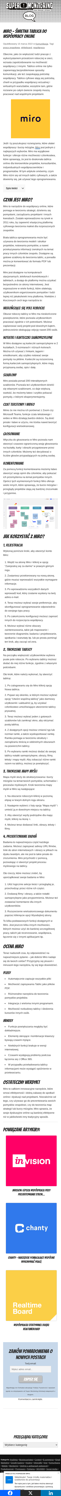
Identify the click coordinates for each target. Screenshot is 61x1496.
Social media (51, 1469)
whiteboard (26, 47)
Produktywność (7, 1469)
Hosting (29, 1463)
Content (38, 1460)
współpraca (39, 47)
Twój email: (30, 1363)
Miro (37, 147)
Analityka (14, 1460)
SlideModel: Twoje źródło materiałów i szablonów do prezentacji (33, 1478)
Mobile (5, 1466)
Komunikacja (42, 44)
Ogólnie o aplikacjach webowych (34, 1466)
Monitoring (13, 1466)
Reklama (31, 1469)
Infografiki (38, 1463)
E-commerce (48, 1460)
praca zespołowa (11, 47)
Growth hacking (17, 1463)
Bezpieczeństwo (26, 1460)
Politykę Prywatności (40, 1388)
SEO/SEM (40, 1469)
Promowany (20, 1469)
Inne (45, 1463)
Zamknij (58, 1473)
